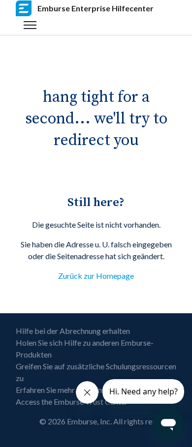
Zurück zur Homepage (96, 275)
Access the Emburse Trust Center (72, 401)
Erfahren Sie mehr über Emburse (70, 389)
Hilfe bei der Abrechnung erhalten (73, 330)
